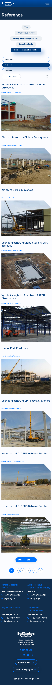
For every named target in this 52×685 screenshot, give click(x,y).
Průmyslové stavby (26, 33)
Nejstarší (8, 65)
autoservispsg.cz (24, 669)
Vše (26, 27)
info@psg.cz (35, 598)
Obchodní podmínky (26, 640)
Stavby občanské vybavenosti (26, 39)
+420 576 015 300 (12, 595)
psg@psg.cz (9, 598)
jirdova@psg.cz (37, 621)
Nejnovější (9, 59)
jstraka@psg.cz (11, 621)
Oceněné (8, 70)
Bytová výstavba (26, 44)
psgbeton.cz (24, 662)
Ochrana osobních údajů (26, 642)
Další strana (24, 560)
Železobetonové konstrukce (26, 50)
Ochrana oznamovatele (26, 644)
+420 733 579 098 (38, 618)
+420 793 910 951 (12, 618)
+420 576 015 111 (38, 595)
